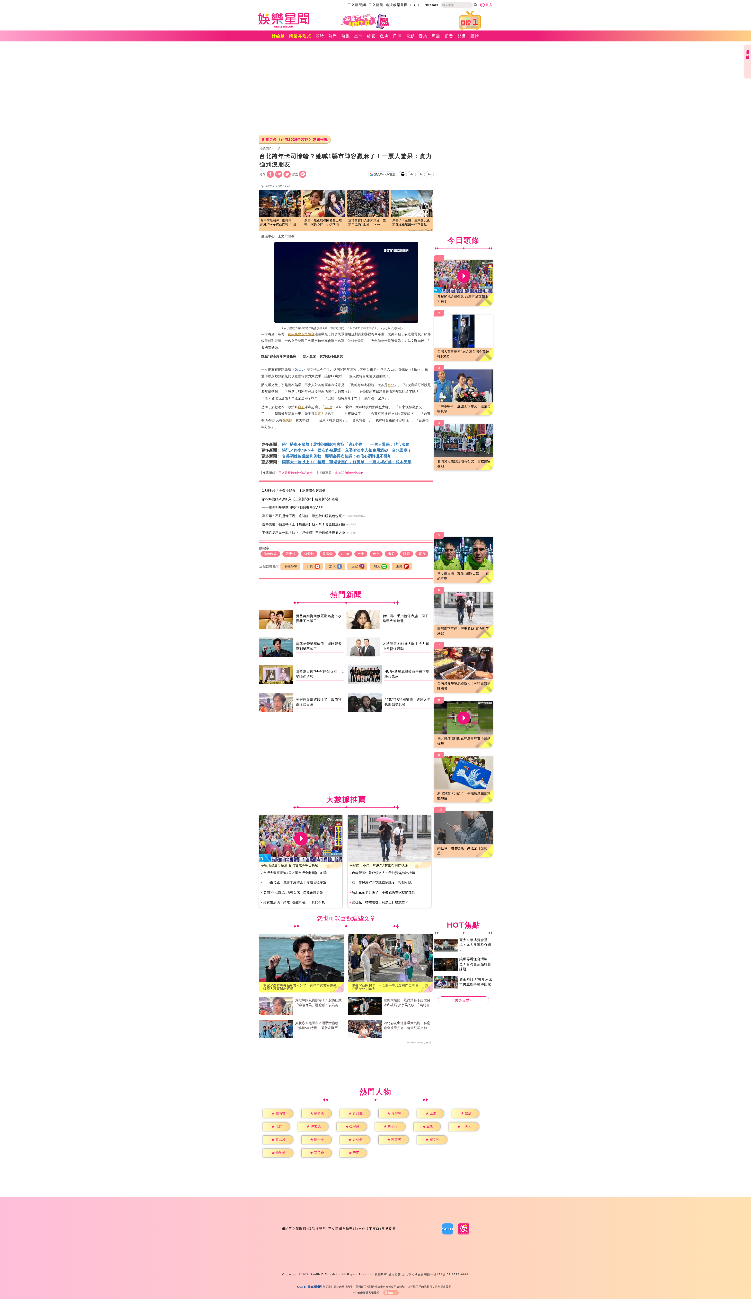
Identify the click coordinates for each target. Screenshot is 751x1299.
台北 (391, 385)
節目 (461, 36)
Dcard (299, 369)
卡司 (304, 334)
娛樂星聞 (265, 148)
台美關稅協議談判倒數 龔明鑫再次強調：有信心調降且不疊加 (337, 456)
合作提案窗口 (369, 1228)
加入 (332, 566)
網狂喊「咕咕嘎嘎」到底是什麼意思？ (380, 902)
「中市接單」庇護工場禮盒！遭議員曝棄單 (294, 883)
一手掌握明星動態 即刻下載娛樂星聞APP (292, 507)
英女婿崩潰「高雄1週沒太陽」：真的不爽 (294, 902)
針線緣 (278, 36)
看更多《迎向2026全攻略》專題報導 (296, 139)
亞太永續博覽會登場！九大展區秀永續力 (475, 945)
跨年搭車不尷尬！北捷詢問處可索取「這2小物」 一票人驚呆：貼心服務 (345, 444)
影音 (449, 36)
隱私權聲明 (317, 1228)
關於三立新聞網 (294, 1228)
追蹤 (354, 566)
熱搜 (345, 36)
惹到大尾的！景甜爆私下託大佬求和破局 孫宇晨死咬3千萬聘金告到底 (408, 1003)
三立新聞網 (357, 5)
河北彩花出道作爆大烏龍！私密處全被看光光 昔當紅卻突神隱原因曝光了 (407, 1026)
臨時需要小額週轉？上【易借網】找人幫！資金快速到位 (303, 524)
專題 (436, 36)
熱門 (332, 36)
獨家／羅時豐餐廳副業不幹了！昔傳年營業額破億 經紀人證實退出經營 (301, 987)
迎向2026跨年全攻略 (349, 472)
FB (412, 5)
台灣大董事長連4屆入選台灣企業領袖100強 (295, 873)
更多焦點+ (463, 1000)
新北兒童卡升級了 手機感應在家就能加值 (383, 892)
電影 (410, 36)
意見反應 (389, 1228)
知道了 (392, 1292)
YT (420, 5)
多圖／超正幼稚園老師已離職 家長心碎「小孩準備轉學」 (323, 223)
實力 (321, 414)
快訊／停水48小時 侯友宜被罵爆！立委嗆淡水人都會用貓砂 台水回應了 (346, 450)
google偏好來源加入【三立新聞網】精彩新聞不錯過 (300, 499)
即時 (319, 36)
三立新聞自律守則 (342, 1228)
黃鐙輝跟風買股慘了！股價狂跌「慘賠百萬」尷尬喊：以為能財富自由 (318, 1003)
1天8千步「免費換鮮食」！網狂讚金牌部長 (293, 490)
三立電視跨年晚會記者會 (295, 472)
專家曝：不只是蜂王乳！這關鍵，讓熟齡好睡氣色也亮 (302, 516)
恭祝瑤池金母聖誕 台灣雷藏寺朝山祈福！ (291, 865)
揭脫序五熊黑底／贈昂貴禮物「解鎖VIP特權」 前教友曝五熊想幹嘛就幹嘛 (318, 1026)
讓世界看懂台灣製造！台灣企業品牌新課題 (475, 964)
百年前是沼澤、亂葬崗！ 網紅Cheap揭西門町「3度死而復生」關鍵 (280, 223)
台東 (301, 407)
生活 (277, 148)
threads (431, 5)
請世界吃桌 (300, 36)
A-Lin (328, 407)
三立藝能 (375, 5)
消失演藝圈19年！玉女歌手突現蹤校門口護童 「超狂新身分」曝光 (390, 987)
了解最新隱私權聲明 (367, 1292)
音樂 (423, 36)
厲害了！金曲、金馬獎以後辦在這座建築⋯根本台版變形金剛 (411, 223)
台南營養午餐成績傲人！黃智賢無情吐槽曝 (383, 873)
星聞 (358, 36)
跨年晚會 (294, 334)
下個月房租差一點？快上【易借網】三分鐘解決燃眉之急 (303, 533)
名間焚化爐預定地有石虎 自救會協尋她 (293, 892)
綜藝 (371, 36)
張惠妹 (287, 420)
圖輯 (474, 36)
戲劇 (384, 36)
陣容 (311, 334)
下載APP (290, 566)
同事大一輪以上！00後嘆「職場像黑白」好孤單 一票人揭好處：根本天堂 (346, 462)
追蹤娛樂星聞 (397, 5)
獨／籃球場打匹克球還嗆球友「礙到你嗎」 (383, 883)
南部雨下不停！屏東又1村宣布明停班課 (378, 865)
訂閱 (310, 566)
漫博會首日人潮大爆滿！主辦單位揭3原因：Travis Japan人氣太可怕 (367, 223)
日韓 (397, 36)
